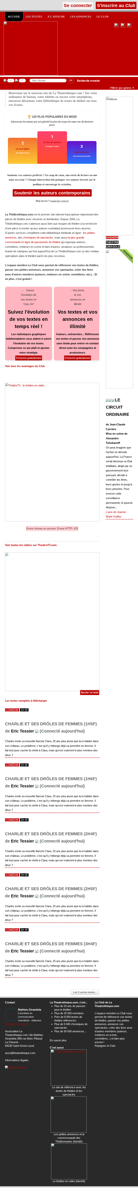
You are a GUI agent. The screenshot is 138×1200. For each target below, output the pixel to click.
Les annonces (80, 16)
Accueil (14, 16)
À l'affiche (56, 16)
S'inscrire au (115, 5)
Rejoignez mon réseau (16, 1024)
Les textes (34, 16)
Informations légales (17, 1060)
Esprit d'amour (81, 152)
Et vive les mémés (52, 142)
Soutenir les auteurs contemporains (52, 192)
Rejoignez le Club (105, 1045)
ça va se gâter (23, 148)
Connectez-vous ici (59, 201)
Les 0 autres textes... (85, 992)
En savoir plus (58, 1040)
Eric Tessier (22, 731)
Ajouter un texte (89, 692)
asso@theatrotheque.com (20, 1052)
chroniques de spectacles (38, 237)
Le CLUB (102, 16)
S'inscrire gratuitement (28, 358)
